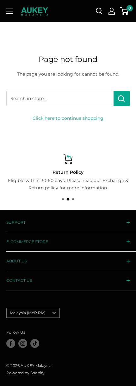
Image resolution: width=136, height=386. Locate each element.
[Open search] (99, 11)
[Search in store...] (122, 98)
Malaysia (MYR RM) (28, 312)
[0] (124, 11)
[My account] (111, 11)
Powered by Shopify (25, 372)
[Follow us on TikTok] (34, 343)
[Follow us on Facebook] (10, 343)
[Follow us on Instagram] (22, 343)
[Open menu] (9, 11)
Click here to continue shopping (68, 118)
